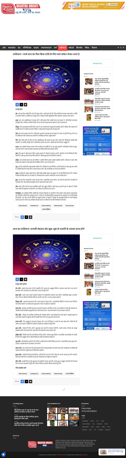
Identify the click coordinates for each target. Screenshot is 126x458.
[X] (21, 104)
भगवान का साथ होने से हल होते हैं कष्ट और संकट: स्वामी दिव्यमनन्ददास (102, 108)
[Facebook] (17, 104)
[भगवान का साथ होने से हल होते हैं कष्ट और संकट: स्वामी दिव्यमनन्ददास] (89, 109)
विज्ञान (94, 48)
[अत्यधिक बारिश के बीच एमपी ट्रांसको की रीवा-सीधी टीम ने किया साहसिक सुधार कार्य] (52, 423)
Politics (92, 427)
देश (19, 48)
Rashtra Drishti (62, 455)
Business (92, 421)
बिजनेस (79, 48)
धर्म (55, 48)
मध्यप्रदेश (11, 48)
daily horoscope (58, 206)
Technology (100, 430)
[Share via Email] (25, 104)
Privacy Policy (86, 408)
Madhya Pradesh (85, 427)
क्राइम (36, 48)
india (93, 424)
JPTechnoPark (84, 455)
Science (108, 427)
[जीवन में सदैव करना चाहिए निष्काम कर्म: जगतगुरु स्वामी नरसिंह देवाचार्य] (74, 417)
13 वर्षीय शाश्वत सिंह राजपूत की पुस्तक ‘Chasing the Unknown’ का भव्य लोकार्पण (102, 91)
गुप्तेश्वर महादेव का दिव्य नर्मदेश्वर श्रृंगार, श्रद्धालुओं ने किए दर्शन (102, 116)
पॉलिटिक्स (27, 48)
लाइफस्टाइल (46, 48)
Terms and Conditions (89, 411)
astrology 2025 (34, 206)
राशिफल (62, 48)
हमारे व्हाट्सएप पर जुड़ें (97, 64)
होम (4, 48)
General (102, 421)
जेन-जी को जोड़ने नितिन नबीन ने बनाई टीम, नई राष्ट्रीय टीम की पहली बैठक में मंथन (102, 81)
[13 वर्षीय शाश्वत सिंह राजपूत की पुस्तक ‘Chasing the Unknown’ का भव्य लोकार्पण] (89, 91)
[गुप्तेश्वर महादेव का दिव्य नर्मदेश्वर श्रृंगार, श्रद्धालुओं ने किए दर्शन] (89, 117)
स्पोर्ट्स (71, 48)
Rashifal (97, 427)
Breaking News (85, 421)
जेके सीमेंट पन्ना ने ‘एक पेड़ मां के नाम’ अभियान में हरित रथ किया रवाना (102, 100)
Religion (103, 427)
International (99, 424)
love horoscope (70, 206)
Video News (107, 430)
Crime (97, 421)
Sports (90, 430)
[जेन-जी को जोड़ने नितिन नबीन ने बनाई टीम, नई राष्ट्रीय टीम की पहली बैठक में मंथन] (89, 81)
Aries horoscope (23, 206)
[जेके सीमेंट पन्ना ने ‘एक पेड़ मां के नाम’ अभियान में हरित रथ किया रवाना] (89, 101)
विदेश (87, 48)
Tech (95, 430)
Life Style (106, 424)
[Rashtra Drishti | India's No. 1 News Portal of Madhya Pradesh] (21, 8)
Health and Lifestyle (86, 424)
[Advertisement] (63, 32)
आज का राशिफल (46, 209)
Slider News (84, 430)
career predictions (46, 206)
